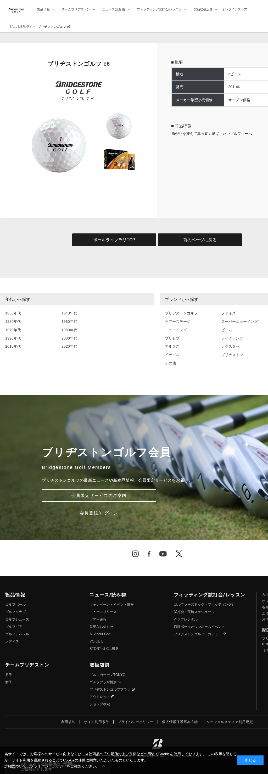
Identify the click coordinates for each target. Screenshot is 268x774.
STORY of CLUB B (104, 649)
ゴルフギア (13, 627)
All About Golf (100, 634)
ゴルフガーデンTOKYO (107, 675)
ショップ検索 (100, 704)
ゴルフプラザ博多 (103, 682)
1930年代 (13, 313)
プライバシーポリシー (136, 722)
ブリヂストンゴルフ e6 (54, 26)
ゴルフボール (15, 604)
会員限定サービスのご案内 (99, 495)
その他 (170, 363)
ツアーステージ (178, 321)
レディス (12, 641)
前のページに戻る (200, 240)
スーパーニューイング (239, 321)
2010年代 (13, 346)
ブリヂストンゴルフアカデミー (197, 634)
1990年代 (13, 338)
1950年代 (13, 321)
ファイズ (228, 313)
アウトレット (100, 697)
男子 (8, 675)
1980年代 (69, 330)
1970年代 (13, 330)
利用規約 (68, 722)
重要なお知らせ (101, 627)
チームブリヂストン (76, 9)
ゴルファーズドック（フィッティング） (204, 604)
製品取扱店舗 (203, 9)
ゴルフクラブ (15, 612)
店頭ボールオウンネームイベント (199, 627)
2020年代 (69, 346)
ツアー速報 (98, 619)
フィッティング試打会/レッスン (159, 9)
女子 (8, 682)
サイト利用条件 (96, 722)
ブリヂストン (232, 355)
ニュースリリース (103, 612)
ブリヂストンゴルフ (181, 313)
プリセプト (174, 338)
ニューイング (176, 330)
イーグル (172, 355)
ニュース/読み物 (113, 9)
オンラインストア (234, 9)
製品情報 (43, 9)
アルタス (172, 346)
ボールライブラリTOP (114, 240)
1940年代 (69, 313)
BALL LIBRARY (20, 26)
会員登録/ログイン (99, 513)
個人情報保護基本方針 (180, 722)
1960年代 (69, 321)
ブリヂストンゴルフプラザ (110, 689)
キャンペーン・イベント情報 (112, 604)
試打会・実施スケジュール (194, 612)
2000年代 (69, 338)
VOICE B (97, 641)
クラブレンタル (186, 619)
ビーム (226, 330)
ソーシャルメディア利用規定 (229, 722)
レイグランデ (232, 338)
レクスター (230, 346)
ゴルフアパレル (17, 634)
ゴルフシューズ (17, 619)
